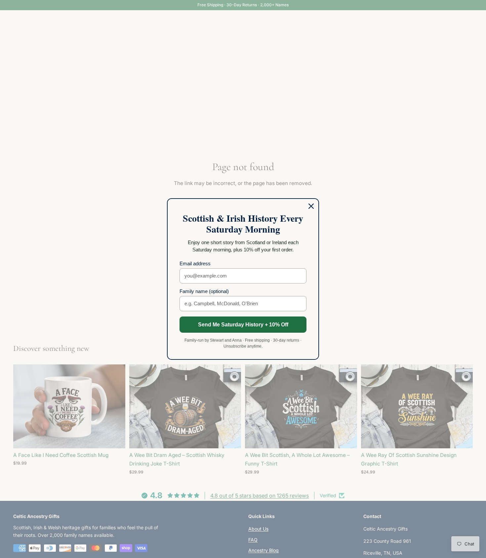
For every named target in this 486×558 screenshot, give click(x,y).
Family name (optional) (204, 291)
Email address (195, 263)
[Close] (311, 206)
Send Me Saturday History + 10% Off (243, 324)
